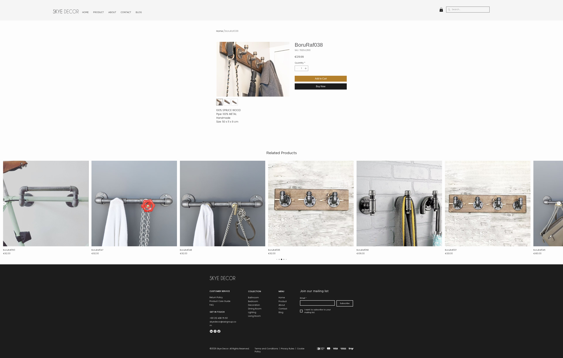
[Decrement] (297, 68)
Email (303, 298)
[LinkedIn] (211, 331)
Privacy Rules (287, 348)
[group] (281, 208)
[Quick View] (46, 203)
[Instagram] (215, 331)
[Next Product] (559, 203)
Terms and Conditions (266, 348)
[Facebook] (218, 331)
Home (219, 31)
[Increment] (306, 68)
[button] (441, 9)
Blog (281, 312)
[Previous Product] (4, 203)
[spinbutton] (301, 68)
